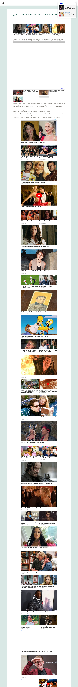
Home (9, 2)
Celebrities (23, 17)
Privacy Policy (52, 2)
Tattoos (26, 2)
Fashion (14, 2)
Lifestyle (44, 2)
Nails (21, 2)
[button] (16, 3)
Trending (37, 2)
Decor (31, 2)
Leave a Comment (16, 17)
